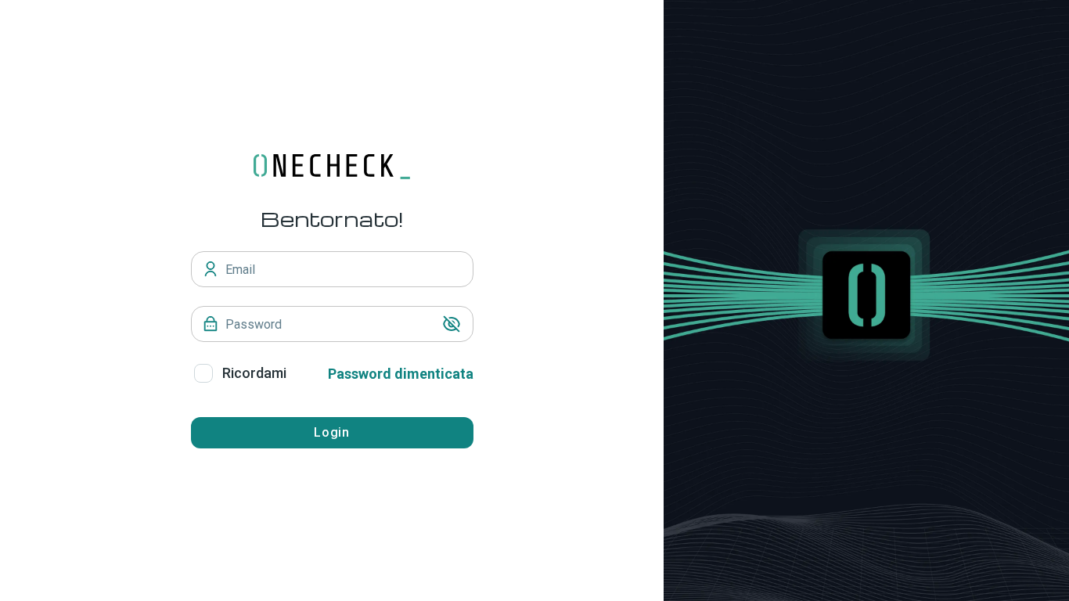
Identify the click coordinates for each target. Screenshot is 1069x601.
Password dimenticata (400, 373)
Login (332, 432)
